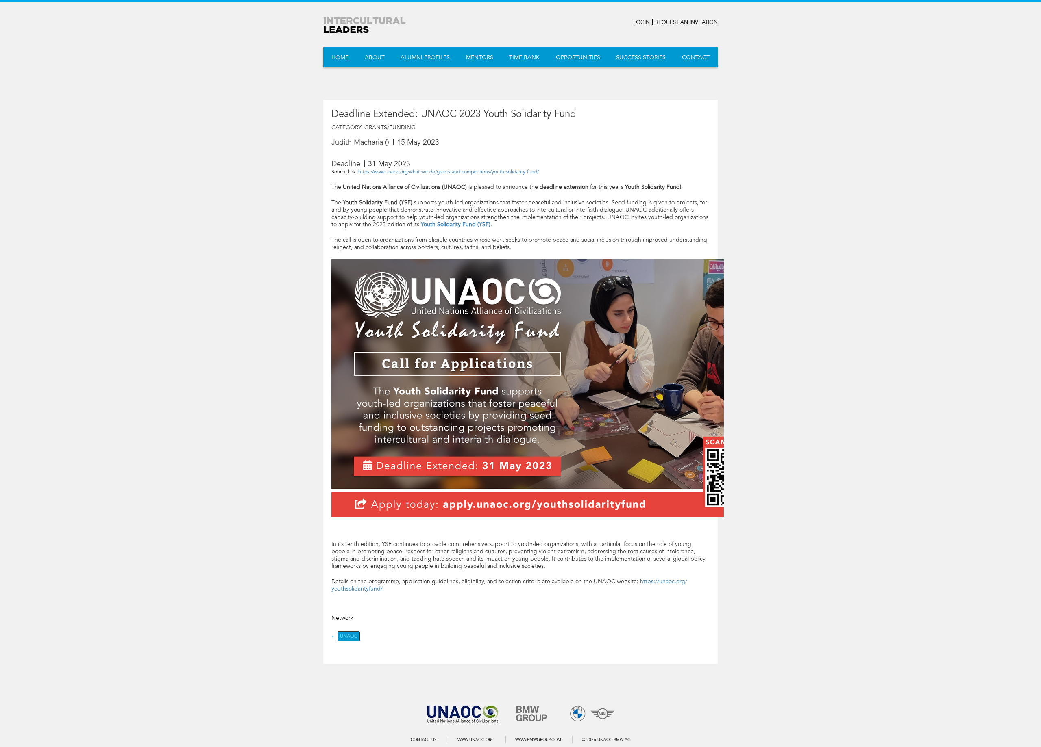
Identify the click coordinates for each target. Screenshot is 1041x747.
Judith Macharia (357, 142)
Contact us (424, 739)
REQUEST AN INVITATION (686, 22)
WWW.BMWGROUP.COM (538, 739)
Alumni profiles (425, 57)
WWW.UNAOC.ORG (475, 739)
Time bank (524, 57)
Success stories (641, 57)
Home (339, 57)
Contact (696, 57)
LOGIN (641, 22)
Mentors (479, 57)
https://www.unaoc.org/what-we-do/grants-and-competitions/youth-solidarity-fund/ (448, 172)
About (375, 57)
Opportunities (578, 57)
